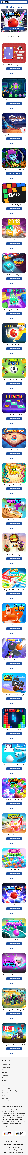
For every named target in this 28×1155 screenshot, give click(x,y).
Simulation (5, 1070)
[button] (3, 2)
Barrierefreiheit (20, 1152)
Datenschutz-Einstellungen (10, 1150)
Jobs (4, 1152)
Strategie (4, 1072)
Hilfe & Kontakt (9, 1142)
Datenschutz (16, 1147)
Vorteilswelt (5, 1101)
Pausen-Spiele (6, 1067)
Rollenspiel (5, 1075)
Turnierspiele (5, 1080)
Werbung (11, 1152)
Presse (23, 1150)
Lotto (3, 1085)
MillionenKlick (6, 1088)
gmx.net (7, 2)
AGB (9, 1147)
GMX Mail (5, 1098)
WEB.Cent (5, 1095)
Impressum (19, 1142)
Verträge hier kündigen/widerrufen (13, 1144)
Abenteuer (5, 1078)
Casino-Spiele (6, 1064)
